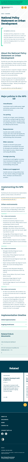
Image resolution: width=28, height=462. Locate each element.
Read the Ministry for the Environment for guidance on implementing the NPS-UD (13, 198)
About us (4, 416)
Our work (7, 13)
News (3, 422)
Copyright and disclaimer (6, 450)
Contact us (4, 425)
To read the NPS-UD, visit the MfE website (11, 88)
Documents (4, 419)
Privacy (2, 447)
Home (2, 13)
